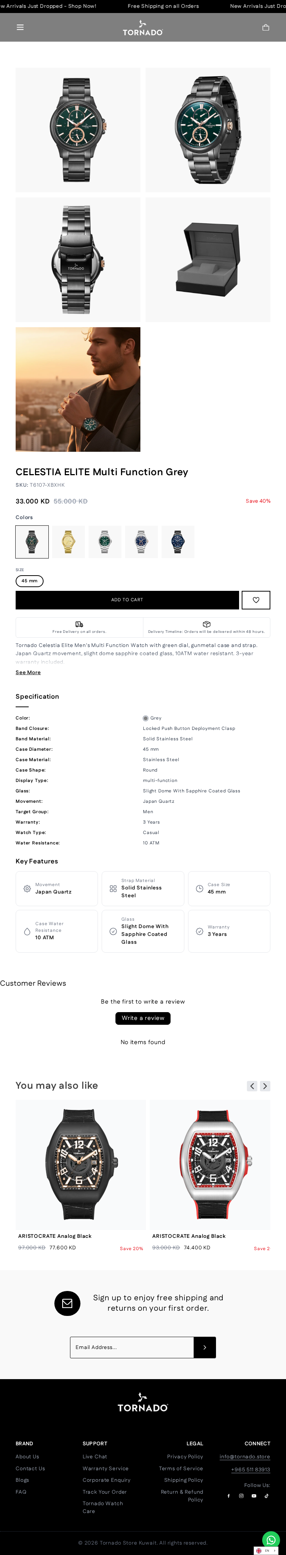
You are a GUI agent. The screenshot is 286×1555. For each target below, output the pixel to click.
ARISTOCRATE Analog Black (55, 1236)
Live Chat (95, 1457)
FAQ (21, 1492)
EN (267, 1551)
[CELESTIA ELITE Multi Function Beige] (68, 542)
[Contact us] (271, 1540)
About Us (27, 1457)
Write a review (143, 1018)
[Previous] (252, 1086)
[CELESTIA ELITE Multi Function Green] (105, 542)
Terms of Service (181, 1468)
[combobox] (266, 1550)
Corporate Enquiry (107, 1480)
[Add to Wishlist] (256, 600)
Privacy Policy (185, 1457)
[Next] (265, 1086)
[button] (266, 27)
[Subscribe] (205, 1347)
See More (28, 672)
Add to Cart (127, 600)
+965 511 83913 (250, 1470)
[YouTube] (254, 1496)
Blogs (22, 1480)
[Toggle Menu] (20, 27)
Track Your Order (105, 1492)
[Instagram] (241, 1496)
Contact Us (30, 1468)
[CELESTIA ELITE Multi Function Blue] (141, 542)
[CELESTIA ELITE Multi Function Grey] (32, 542)
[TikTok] (266, 1496)
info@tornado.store (245, 1457)
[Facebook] (228, 1496)
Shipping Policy (184, 1480)
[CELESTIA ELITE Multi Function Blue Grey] (178, 542)
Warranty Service (106, 1468)
